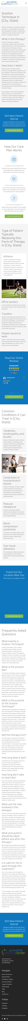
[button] (26, 3)
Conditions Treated (7, 979)
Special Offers (6, 977)
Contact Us (5, 994)
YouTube (4, 1005)
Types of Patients (7, 984)
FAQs (3, 989)
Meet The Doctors (7, 974)
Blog (3, 991)
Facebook (4, 1003)
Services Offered (6, 982)
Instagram (4, 1008)
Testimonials (5, 986)
